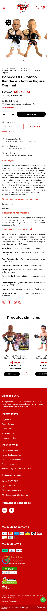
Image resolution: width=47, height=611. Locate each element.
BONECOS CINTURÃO (18, 68)
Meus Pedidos (8, 433)
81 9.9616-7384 (11, 481)
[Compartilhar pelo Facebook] (10, 303)
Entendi (41, 608)
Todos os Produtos (9, 438)
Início (4, 68)
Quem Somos (8, 424)
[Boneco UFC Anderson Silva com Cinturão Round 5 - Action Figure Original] (24, 374)
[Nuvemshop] (9, 601)
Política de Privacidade (11, 460)
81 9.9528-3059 (11, 486)
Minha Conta (7, 429)
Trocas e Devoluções (10, 450)
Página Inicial (7, 419)
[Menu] (4, 7)
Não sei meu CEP (8, 131)
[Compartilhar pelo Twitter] (15, 303)
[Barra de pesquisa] (37, 7)
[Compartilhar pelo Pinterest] (20, 303)
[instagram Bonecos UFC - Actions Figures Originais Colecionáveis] (4, 510)
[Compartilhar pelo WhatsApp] (4, 302)
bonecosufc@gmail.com (15, 490)
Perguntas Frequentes (11, 455)
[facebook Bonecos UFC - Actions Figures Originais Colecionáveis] (11, 510)
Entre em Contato (9, 464)
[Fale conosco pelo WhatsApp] (43, 600)
